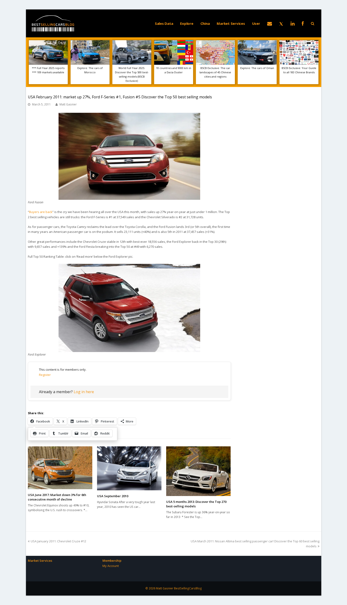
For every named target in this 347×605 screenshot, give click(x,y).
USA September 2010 (112, 496)
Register (45, 375)
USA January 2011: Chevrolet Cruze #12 (58, 541)
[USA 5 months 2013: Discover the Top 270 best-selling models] (198, 471)
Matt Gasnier (68, 104)
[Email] (269, 23)
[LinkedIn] (292, 23)
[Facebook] (302, 23)
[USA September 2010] (129, 468)
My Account (110, 566)
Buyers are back (40, 212)
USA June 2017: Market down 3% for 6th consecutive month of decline (57, 497)
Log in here (84, 391)
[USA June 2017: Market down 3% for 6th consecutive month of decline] (60, 467)
